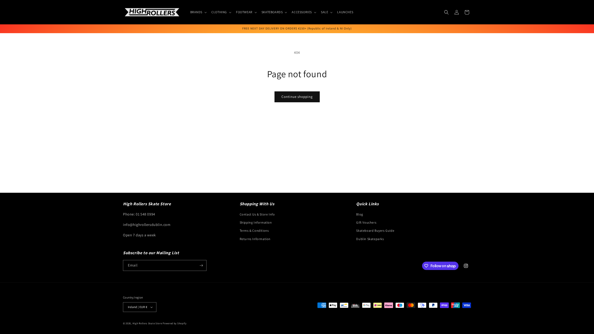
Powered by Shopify (175, 323)
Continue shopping (297, 96)
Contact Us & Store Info (257, 214)
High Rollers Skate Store (147, 323)
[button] (198, 12)
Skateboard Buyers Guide (375, 230)
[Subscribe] (201, 265)
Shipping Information (256, 222)
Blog (359, 214)
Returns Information (255, 239)
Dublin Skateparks (370, 239)
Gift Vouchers (366, 222)
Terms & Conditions (254, 230)
